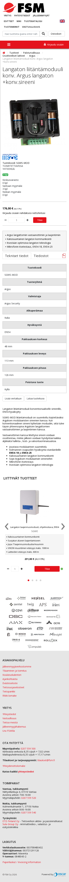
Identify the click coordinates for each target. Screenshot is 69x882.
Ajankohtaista (10, 679)
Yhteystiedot (22, 15)
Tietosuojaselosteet (13, 687)
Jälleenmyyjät (41, 15)
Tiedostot (41, 256)
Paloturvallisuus (32, 52)
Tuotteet (14, 52)
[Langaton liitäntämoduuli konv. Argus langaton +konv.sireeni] (34, 122)
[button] (28, 580)
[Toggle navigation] (8, 44)
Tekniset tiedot (16, 256)
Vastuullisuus (31, 26)
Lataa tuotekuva (35, 398)
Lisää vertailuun (13, 398)
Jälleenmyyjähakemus (14, 726)
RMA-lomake (10, 695)
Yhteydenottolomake (14, 765)
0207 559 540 (28, 812)
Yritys (7, 15)
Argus (32, 55)
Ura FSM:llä (9, 730)
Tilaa (39, 220)
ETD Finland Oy (11, 821)
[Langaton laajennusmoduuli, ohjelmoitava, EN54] (34, 506)
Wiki (19, 21)
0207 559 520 (28, 797)
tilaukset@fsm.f (46, 760)
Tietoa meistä (10, 722)
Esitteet (9, 21)
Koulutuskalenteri (12, 674)
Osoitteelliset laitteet (14, 55)
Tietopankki (9, 691)
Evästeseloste (10, 683)
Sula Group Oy (10, 824)
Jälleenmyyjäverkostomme (17, 666)
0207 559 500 (28, 748)
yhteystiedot (26, 771)
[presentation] (6, 527)
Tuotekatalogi (33, 21)
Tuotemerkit (11, 26)
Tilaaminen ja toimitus (15, 670)
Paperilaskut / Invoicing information (22, 862)
